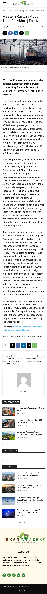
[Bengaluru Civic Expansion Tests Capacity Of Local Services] (8, 476)
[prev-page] (3, 443)
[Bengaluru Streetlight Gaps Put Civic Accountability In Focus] (8, 513)
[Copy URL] (4, 33)
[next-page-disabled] (7, 459)
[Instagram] (9, 575)
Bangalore (6, 438)
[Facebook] (10, 33)
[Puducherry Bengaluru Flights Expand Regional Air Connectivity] (8, 501)
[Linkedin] (15, 33)
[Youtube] (23, 575)
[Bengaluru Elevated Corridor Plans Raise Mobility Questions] (8, 488)
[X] (21, 33)
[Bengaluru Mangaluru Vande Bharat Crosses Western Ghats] (8, 435)
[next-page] (7, 443)
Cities (10, 11)
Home (4, 11)
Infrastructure (7, 414)
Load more (22, 522)
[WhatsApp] (27, 33)
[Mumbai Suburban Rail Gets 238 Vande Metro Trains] (8, 423)
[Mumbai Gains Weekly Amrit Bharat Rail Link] (8, 411)
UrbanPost (11, 27)
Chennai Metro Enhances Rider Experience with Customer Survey (12, 361)
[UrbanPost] (4, 27)
